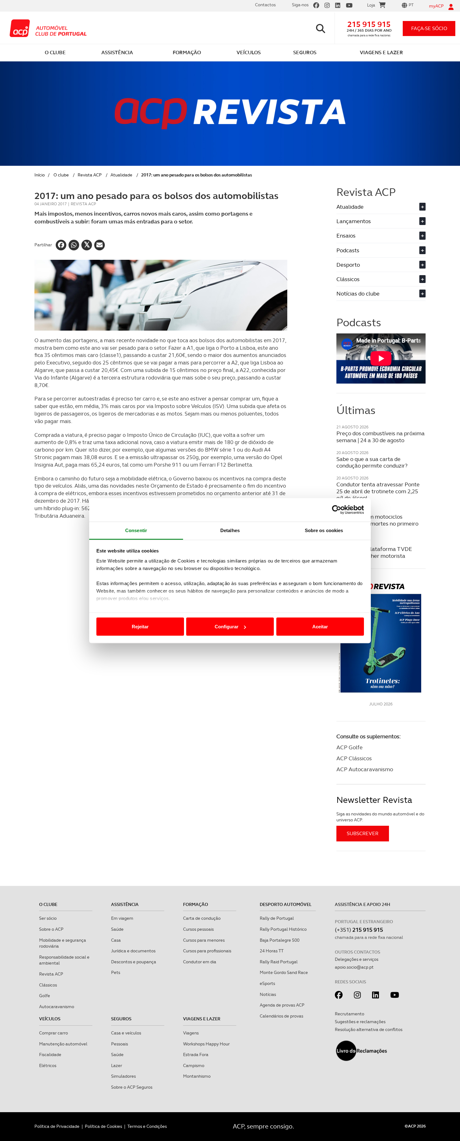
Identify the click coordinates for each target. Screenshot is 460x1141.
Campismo (193, 1065)
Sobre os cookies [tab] (324, 530)
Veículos (49, 1019)
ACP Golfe (349, 747)
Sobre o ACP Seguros (131, 1087)
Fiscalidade (50, 1054)
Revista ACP (90, 175)
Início (39, 175)
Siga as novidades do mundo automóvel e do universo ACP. (380, 817)
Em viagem (122, 918)
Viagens (191, 1033)
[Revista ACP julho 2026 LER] (381, 637)
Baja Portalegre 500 (279, 940)
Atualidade (121, 175)
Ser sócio (48, 918)
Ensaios (380, 235)
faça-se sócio (429, 28)
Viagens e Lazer (201, 1019)
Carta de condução (202, 918)
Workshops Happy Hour (206, 1044)
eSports (267, 983)
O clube (61, 175)
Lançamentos (380, 221)
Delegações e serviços (356, 959)
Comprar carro (53, 1033)
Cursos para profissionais (207, 951)
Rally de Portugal (277, 918)
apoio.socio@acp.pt (354, 967)
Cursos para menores (204, 940)
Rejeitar (140, 626)
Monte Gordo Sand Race (284, 972)
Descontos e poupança (133, 962)
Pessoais (119, 1044)
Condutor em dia (199, 962)
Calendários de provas (281, 1016)
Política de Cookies (103, 1126)
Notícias (268, 994)
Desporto (380, 264)
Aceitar (320, 626)
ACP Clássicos (354, 758)
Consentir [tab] (136, 530)
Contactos (265, 5)
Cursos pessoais (198, 929)
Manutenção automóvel (63, 1044)
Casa (116, 940)
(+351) (359, 929)
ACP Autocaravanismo (364, 769)
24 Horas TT (272, 951)
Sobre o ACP (51, 929)
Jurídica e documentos (133, 951)
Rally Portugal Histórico (283, 929)
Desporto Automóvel (286, 904)
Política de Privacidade (56, 1126)
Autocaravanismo (56, 1006)
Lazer (116, 1065)
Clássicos (380, 279)
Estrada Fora (195, 1054)
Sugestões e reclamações (360, 1021)
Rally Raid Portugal (279, 962)
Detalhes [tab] (230, 530)
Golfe (44, 995)
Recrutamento (349, 1014)
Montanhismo (197, 1076)
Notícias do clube (380, 293)
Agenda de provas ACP (282, 1005)
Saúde (117, 929)
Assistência (125, 904)
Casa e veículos (126, 1033)
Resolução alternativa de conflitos (368, 1029)
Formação (195, 904)
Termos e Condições (147, 1126)
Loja (371, 5)
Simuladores (123, 1076)
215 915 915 (369, 24)
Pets (115, 972)
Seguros (121, 1019)
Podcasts (380, 250)
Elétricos (47, 1065)
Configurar (226, 626)
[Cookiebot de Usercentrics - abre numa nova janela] (336, 510)
